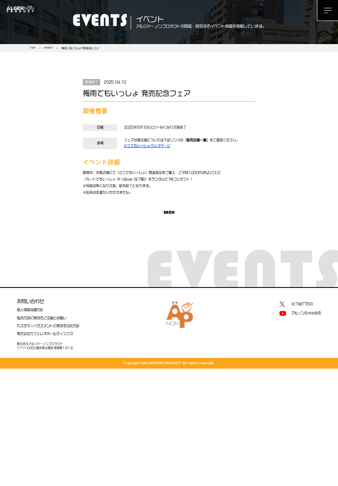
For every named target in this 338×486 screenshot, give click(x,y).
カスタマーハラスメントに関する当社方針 (48, 325)
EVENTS (48, 48)
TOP (32, 48)
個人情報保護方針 (30, 309)
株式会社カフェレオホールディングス (45, 333)
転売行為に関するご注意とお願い (41, 318)
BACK (169, 212)
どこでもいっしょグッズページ (147, 145)
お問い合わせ (30, 301)
